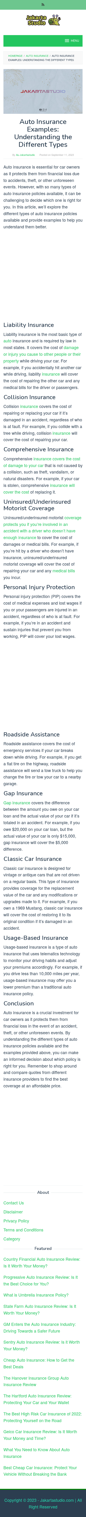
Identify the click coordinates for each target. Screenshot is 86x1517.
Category (11, 1239)
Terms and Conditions (23, 1230)
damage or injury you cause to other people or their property (42, 354)
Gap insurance (16, 802)
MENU (75, 41)
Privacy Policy (16, 1221)
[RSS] (43, 5)
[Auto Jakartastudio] (43, 19)
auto (7, 341)
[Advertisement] (43, 276)
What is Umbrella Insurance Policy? (36, 1295)
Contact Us (13, 1203)
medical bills (64, 570)
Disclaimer (13, 1212)
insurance (51, 374)
